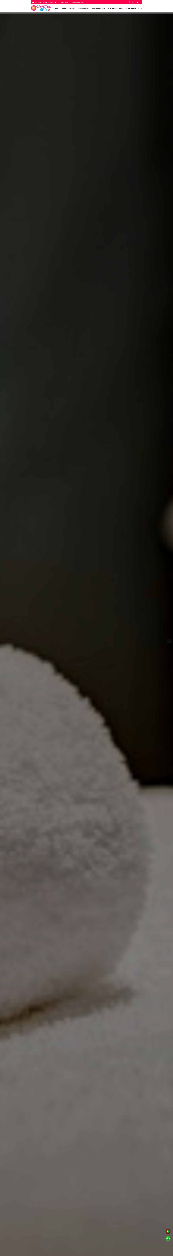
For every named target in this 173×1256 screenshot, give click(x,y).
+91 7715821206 (62, 2)
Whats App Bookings (115, 8)
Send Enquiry (131, 8)
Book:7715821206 (68, 8)
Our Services (83, 8)
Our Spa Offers (98, 8)
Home (57, 8)
